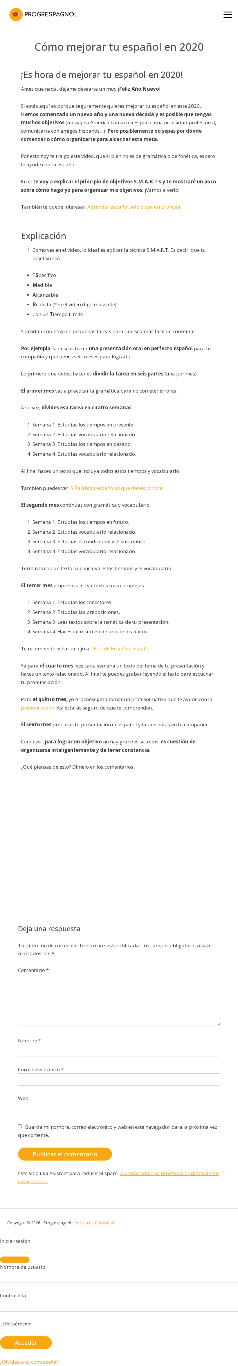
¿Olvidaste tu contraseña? (29, 1361)
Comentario (33, 970)
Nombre (29, 1040)
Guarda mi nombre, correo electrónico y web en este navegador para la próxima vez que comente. (117, 1131)
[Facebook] (182, 1223)
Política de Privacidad (94, 1222)
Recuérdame (17, 1324)
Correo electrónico (41, 1069)
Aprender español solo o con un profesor (134, 206)
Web (23, 1098)
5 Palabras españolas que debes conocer (117, 488)
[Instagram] (205, 1223)
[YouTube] (228, 1223)
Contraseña (13, 1295)
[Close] (15, 1259)
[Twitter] (194, 1223)
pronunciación (37, 707)
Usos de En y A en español (121, 648)
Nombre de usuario (22, 1266)
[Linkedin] (216, 1223)
